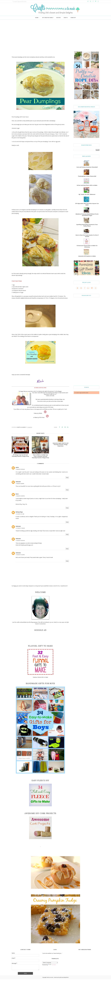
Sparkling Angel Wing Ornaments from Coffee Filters (87, 225)
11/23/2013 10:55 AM (20, 540)
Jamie (17, 467)
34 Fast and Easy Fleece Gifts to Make (87, 185)
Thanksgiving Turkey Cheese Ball (87, 176)
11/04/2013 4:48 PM (20, 483)
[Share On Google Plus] (68, 427)
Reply (67, 477)
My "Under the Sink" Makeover (87, 194)
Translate (53, 964)
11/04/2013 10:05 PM (20, 496)
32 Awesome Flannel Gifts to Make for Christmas (87, 246)
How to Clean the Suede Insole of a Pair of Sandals (87, 235)
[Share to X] (62, 427)
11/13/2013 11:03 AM (20, 528)
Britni (17, 494)
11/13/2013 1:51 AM (20, 514)
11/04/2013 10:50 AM (20, 469)
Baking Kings (19, 512)
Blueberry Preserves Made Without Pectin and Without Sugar (87, 214)
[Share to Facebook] (59, 427)
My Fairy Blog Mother (64, 977)
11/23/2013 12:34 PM (20, 554)
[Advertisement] (55, 36)
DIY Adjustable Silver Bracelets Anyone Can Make (87, 204)
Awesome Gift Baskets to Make (87, 256)
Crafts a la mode (50, 977)
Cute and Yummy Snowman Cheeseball (87, 167)
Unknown (18, 481)
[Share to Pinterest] (65, 427)
